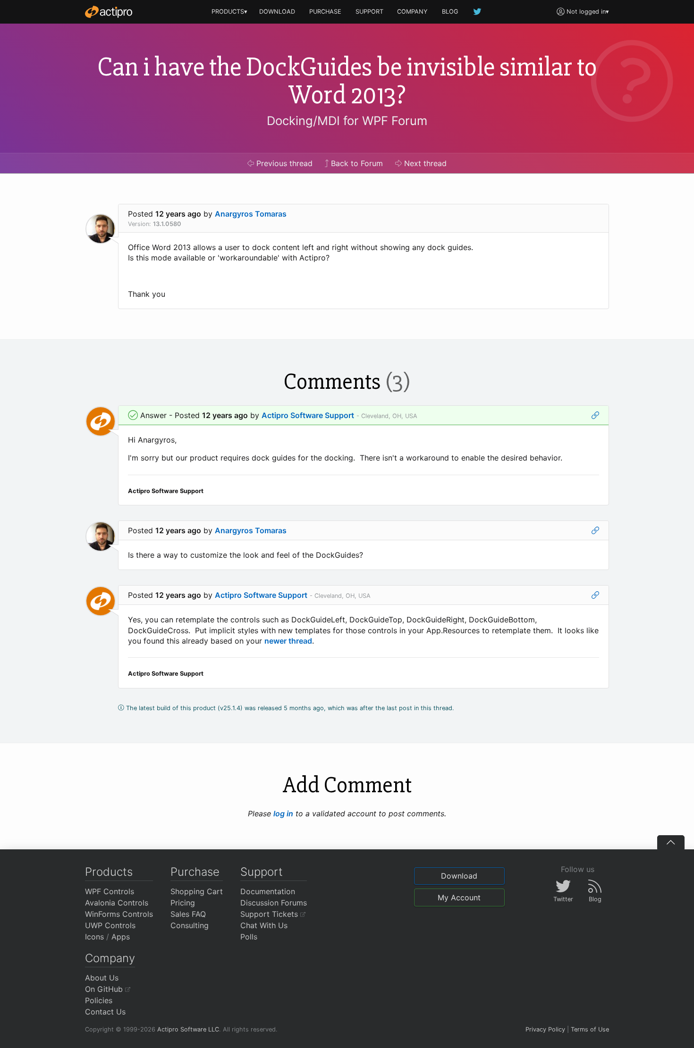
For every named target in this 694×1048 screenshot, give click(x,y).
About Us (101, 977)
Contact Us (105, 1011)
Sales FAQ (188, 914)
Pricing (182, 902)
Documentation (267, 891)
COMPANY (412, 11)
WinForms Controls (119, 914)
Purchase (195, 872)
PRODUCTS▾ (229, 11)
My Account (459, 897)
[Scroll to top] (671, 842)
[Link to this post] (595, 415)
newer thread (288, 641)
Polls (248, 936)
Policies (98, 1000)
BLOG (450, 11)
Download (459, 875)
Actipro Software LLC (188, 1029)
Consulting (189, 925)
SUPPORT (369, 11)
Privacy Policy (545, 1029)
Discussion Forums (273, 902)
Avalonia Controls (116, 902)
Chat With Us (264, 925)
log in (283, 813)
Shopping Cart (196, 891)
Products (109, 872)
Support (261, 872)
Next (424, 163)
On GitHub (105, 989)
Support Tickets (270, 914)
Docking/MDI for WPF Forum (347, 120)
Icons (94, 936)
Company (110, 958)
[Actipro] (108, 11)
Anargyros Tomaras (251, 213)
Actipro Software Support (308, 415)
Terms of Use (590, 1029)
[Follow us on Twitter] (477, 11)
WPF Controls (109, 891)
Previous (283, 163)
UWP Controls (110, 925)
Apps (120, 936)
